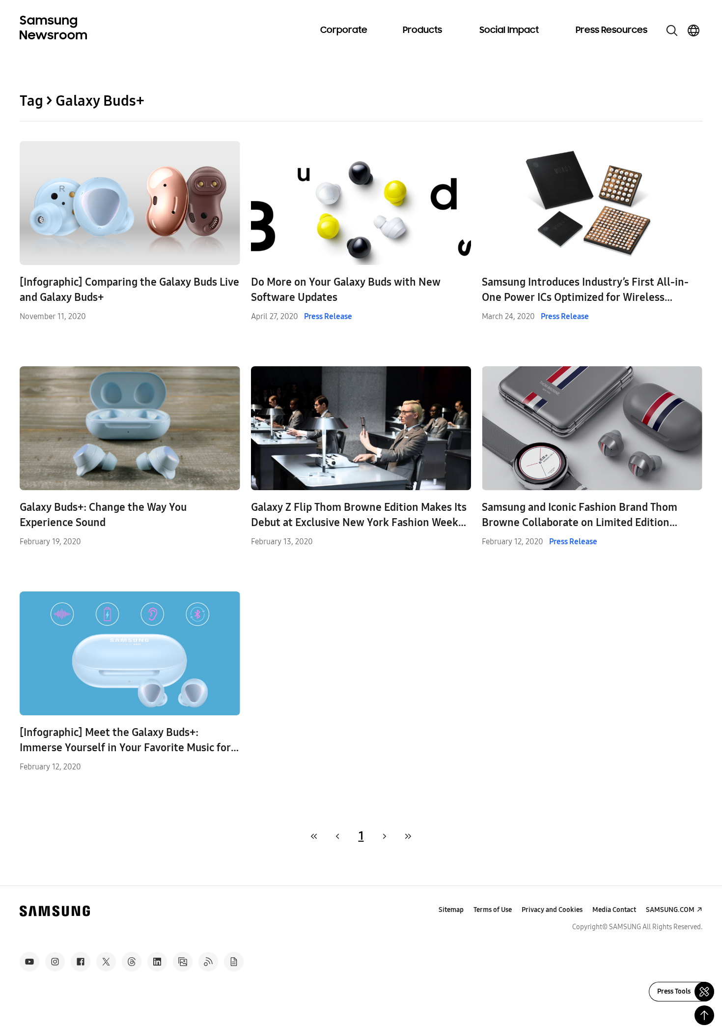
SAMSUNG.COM (670, 910)
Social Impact (509, 30)
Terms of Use (492, 910)
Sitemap (451, 910)
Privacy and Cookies (552, 910)
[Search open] (672, 30)
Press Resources (611, 30)
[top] (704, 1015)
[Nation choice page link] (693, 30)
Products (422, 30)
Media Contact (614, 910)
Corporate (343, 30)
